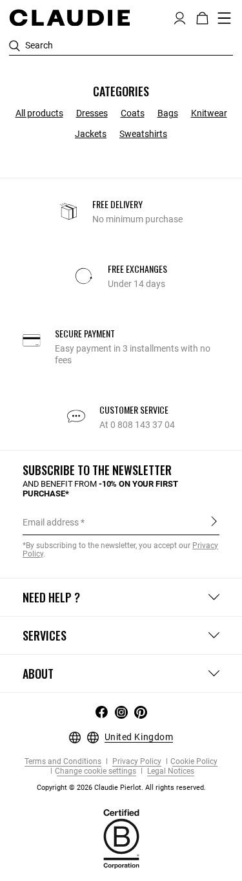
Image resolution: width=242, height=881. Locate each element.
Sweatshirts (143, 134)
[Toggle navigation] (224, 18)
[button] (180, 17)
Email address (51, 522)
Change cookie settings (95, 771)
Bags (167, 113)
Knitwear (209, 113)
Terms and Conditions (63, 762)
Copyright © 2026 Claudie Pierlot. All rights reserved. (121, 787)
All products (39, 113)
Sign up (213, 522)
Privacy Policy (135, 762)
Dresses (92, 113)
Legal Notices (169, 771)
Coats (133, 113)
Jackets (90, 134)
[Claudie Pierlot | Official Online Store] (69, 17)
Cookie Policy (193, 762)
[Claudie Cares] (121, 838)
